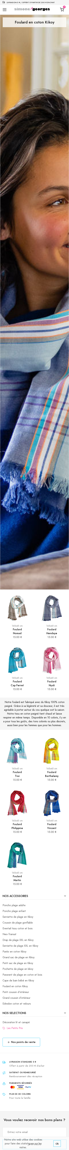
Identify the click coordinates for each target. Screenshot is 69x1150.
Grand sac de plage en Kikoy (18, 957)
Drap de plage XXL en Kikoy (18, 940)
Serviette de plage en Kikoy (18, 917)
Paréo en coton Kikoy (14, 951)
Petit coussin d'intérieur (16, 992)
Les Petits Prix (14, 1028)
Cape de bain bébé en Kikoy (18, 980)
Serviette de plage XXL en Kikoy (20, 946)
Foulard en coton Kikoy (15, 986)
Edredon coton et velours (17, 1003)
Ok (57, 1143)
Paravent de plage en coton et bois (22, 975)
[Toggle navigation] (5, 9)
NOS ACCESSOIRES (15, 896)
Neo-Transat (9, 934)
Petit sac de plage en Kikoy (18, 963)
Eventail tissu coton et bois (18, 928)
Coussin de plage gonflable (18, 922)
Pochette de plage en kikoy (18, 969)
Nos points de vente (23, 1042)
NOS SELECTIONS (14, 1013)
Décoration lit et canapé (16, 1022)
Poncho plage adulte (14, 905)
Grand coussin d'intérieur (16, 998)
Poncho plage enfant (14, 911)
